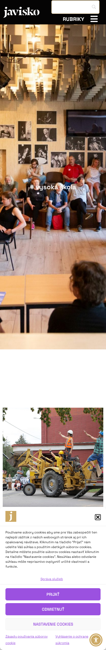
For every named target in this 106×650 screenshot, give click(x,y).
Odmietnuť (53, 609)
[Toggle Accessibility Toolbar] (96, 640)
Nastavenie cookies (53, 624)
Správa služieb (51, 579)
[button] (98, 517)
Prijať (53, 594)
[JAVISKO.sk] (27, 12)
